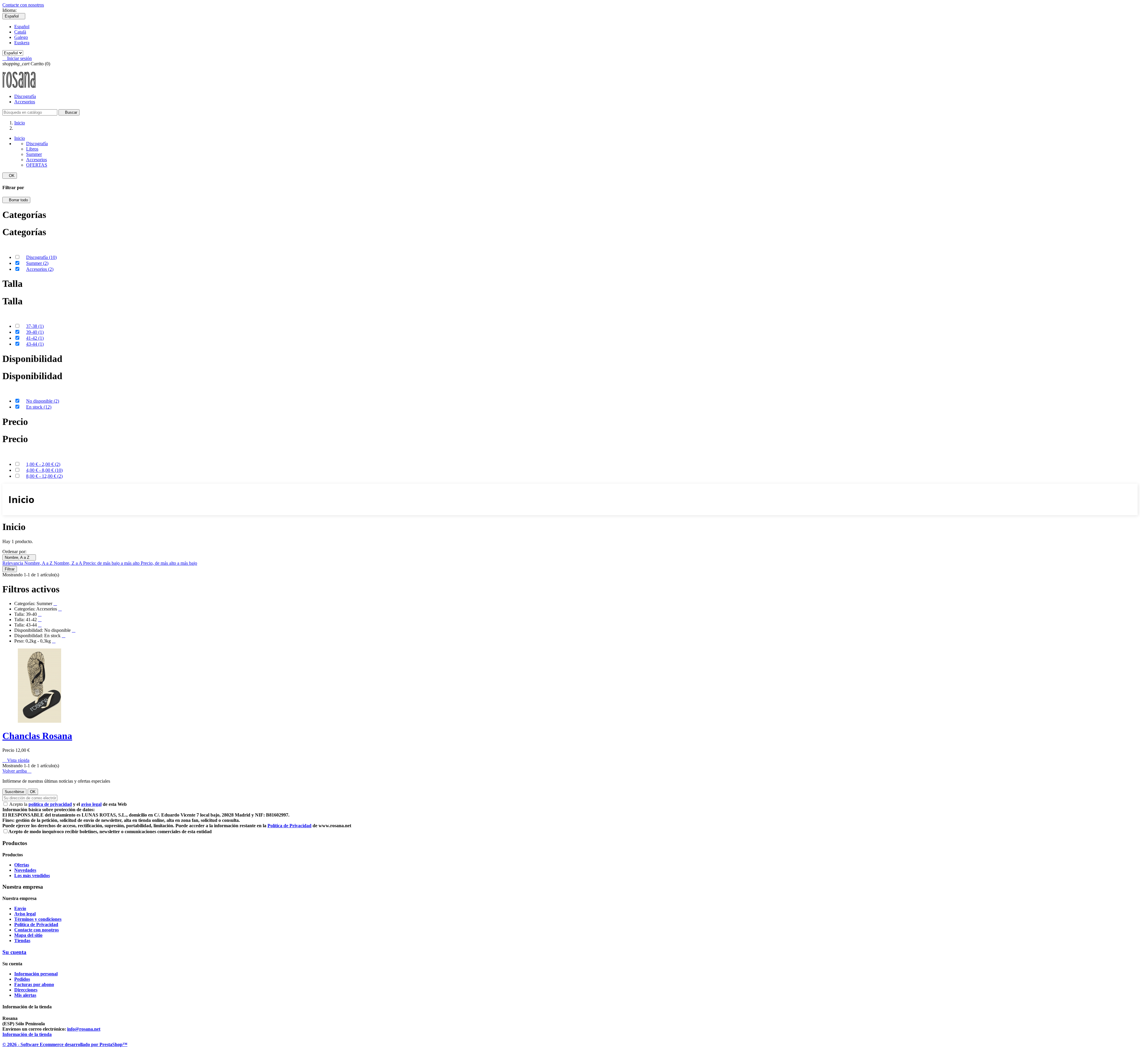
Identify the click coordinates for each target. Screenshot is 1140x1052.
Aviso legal (25, 913)
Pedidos (22, 979)
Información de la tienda (27, 1034)
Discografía (25, 96)
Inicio (19, 138)
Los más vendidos (32, 875)
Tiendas (22, 940)
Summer (34, 154)
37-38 (35, 326)
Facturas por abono (34, 984)
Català (20, 31)
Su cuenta (14, 952)
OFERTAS (36, 164)
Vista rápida (15, 760)
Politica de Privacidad (36, 924)
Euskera (21, 42)
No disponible (42, 401)
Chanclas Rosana (37, 735)
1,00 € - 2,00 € (43, 464)
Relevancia (13, 563)
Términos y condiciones (37, 919)
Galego (21, 37)
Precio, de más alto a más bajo (169, 563)
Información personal (36, 973)
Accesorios (24, 101)
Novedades (25, 870)
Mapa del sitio (28, 935)
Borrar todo (16, 200)
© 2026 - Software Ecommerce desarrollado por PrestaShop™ (64, 1044)
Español (21, 26)
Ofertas (21, 864)
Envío (20, 908)
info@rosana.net (83, 1029)
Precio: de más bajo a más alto (112, 563)
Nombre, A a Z (19, 557)
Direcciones (25, 989)
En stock (38, 406)
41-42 (35, 338)
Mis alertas (25, 995)
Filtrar (10, 569)
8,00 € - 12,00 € (44, 476)
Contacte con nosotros (23, 4)
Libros (32, 148)
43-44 (35, 344)
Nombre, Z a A (68, 563)
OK (10, 175)
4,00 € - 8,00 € (44, 470)
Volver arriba (16, 770)
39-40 (35, 332)
